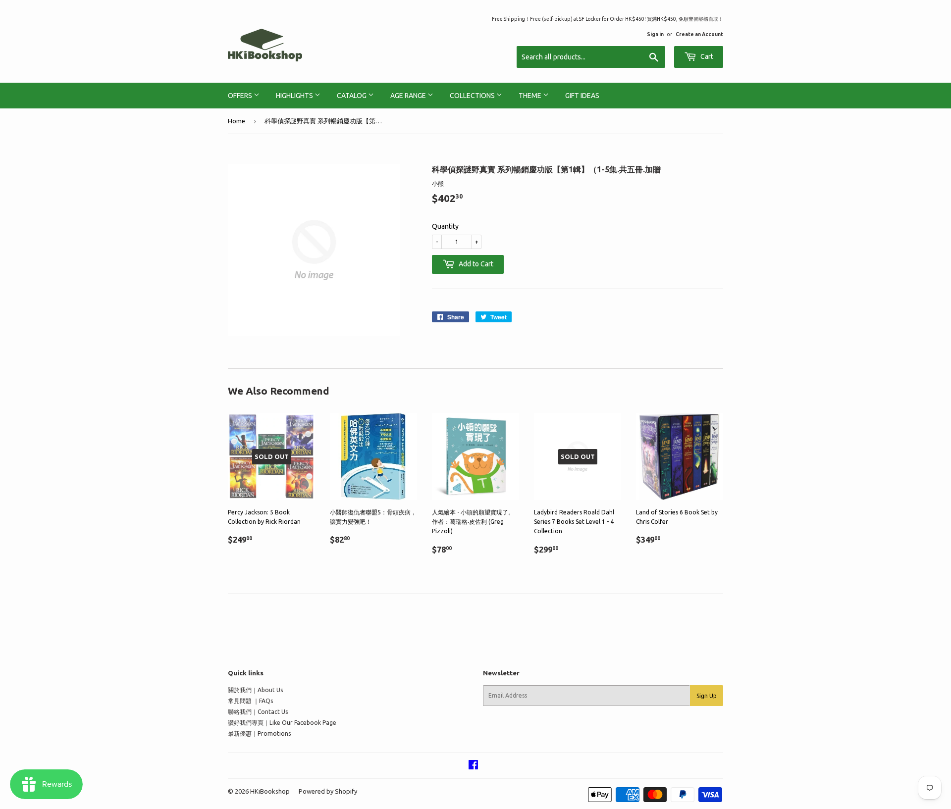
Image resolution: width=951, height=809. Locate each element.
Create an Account (699, 34)
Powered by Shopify (328, 791)
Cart (706, 56)
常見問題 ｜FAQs (250, 701)
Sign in (655, 34)
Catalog (352, 96)
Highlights (295, 96)
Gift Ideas (582, 96)
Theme (531, 96)
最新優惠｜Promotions (259, 733)
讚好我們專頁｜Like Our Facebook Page (282, 722)
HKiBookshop (270, 791)
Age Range (408, 96)
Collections (473, 96)
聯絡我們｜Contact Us (258, 711)
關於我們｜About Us (255, 690)
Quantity (445, 226)
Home (236, 120)
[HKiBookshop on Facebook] (473, 766)
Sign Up (706, 696)
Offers (241, 96)
